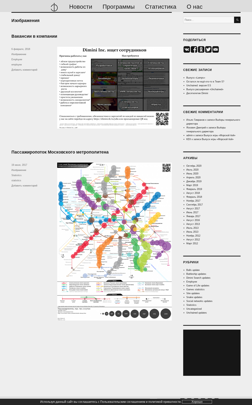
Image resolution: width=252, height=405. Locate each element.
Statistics (16, 175)
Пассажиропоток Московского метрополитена (60, 152)
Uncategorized (194, 308)
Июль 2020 (192, 169)
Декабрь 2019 (193, 181)
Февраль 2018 (194, 196)
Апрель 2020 (193, 177)
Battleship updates (196, 274)
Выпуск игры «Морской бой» (219, 135)
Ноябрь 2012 (193, 235)
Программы (119, 6)
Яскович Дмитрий (196, 127)
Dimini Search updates (198, 277)
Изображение (18, 54)
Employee (16, 59)
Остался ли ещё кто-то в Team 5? (205, 81)
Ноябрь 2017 (193, 200)
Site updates (193, 293)
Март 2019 (192, 185)
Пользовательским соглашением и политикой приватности (140, 401)
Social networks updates (199, 301)
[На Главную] (54, 6)
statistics (16, 180)
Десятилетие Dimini (197, 93)
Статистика (160, 6)
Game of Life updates (197, 285)
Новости (80, 6)
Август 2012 (193, 239)
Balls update (193, 270)
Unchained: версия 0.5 (198, 85)
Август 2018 (193, 193)
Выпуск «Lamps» (195, 77)
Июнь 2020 (192, 173)
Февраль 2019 (194, 189)
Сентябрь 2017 (194, 204)
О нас (195, 6)
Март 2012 (192, 243)
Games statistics (195, 289)
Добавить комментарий (24, 69)
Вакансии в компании (34, 36)
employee (16, 64)
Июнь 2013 (192, 231)
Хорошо (197, 401)
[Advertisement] (212, 353)
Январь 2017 (193, 216)
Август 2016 (193, 220)
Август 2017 (193, 208)
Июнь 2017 (192, 212)
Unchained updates (196, 312)
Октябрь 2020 (193, 165)
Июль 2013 (192, 228)
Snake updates (194, 297)
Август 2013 (193, 224)
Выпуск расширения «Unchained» (204, 89)
